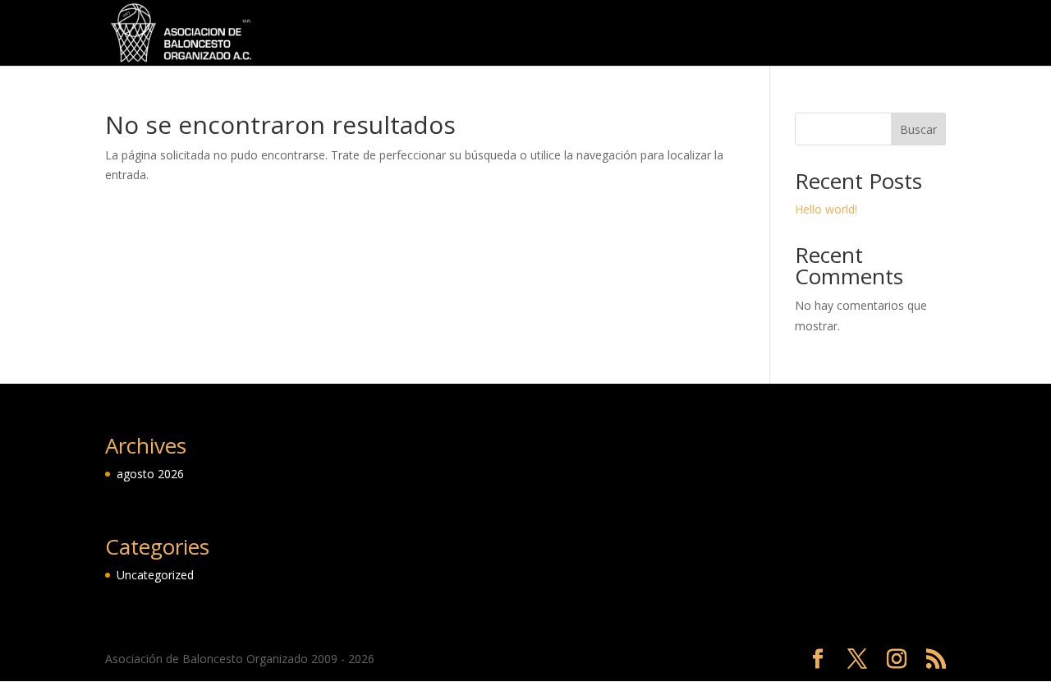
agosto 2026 (150, 474)
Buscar (918, 129)
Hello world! (826, 209)
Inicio (678, 33)
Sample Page (803, 33)
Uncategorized (903, 33)
